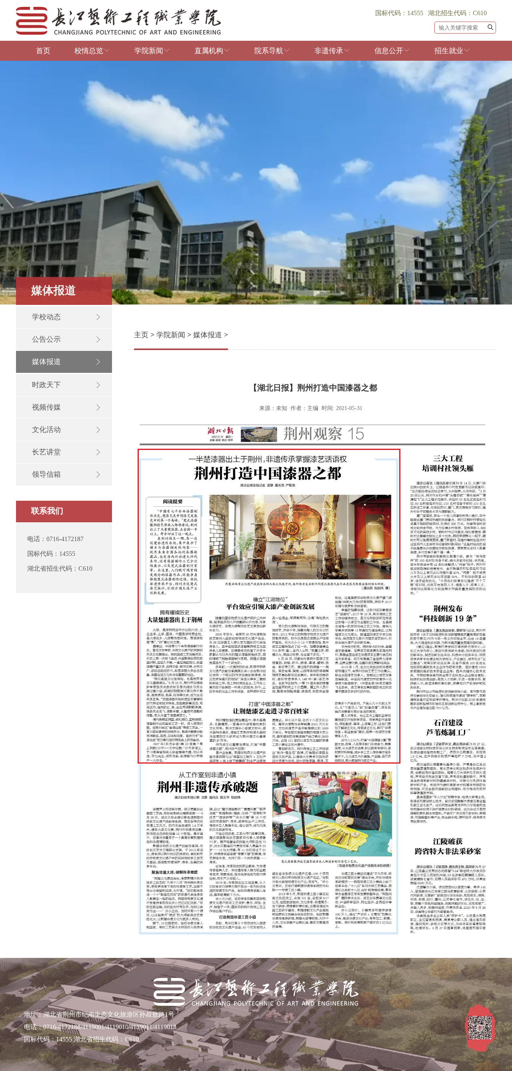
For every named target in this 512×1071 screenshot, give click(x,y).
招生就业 (448, 51)
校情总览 (88, 51)
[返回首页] (118, 32)
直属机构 (208, 51)
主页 (141, 335)
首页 (43, 51)
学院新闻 (148, 51)
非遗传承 (328, 51)
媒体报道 (207, 335)
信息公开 (388, 51)
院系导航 (268, 51)
